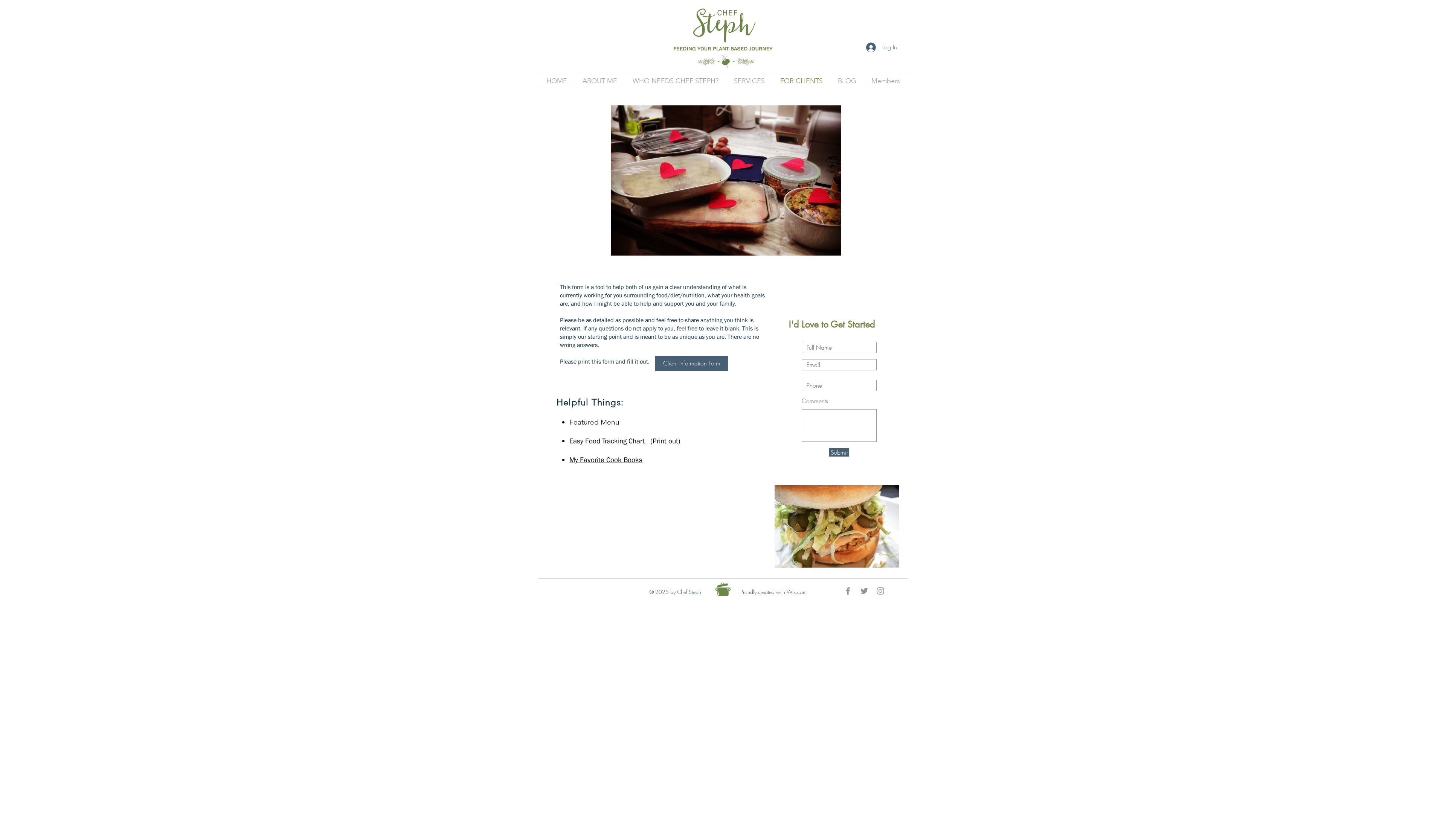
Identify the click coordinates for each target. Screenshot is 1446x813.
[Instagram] (880, 591)
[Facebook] (848, 591)
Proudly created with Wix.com (773, 591)
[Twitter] (864, 591)
